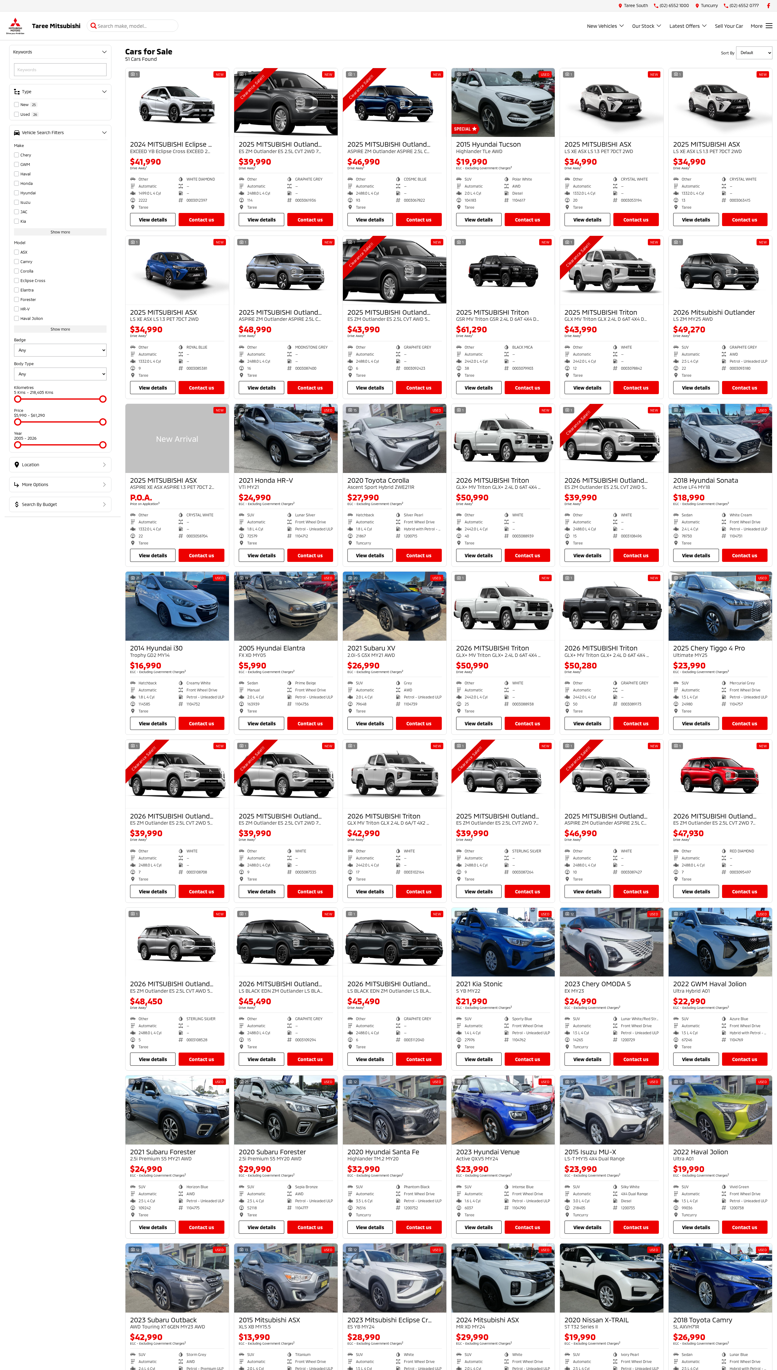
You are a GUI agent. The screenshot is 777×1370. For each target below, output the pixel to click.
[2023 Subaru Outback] (177, 1278)
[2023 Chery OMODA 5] (611, 942)
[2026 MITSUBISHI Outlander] (611, 438)
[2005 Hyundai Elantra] (286, 606)
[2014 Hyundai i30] (177, 606)
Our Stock (643, 26)
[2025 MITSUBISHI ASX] (611, 102)
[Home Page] (15, 25)
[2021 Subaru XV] (394, 606)
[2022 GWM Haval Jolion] (720, 942)
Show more (60, 232)
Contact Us (201, 219)
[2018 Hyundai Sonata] (720, 438)
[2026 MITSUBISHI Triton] (503, 438)
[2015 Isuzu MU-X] (611, 1110)
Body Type (24, 363)
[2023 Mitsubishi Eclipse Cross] (394, 1278)
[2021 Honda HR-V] (286, 438)
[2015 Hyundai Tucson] (503, 102)
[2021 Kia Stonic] (503, 942)
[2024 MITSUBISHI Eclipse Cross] (177, 102)
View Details (153, 219)
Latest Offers (685, 26)
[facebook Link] (768, 5)
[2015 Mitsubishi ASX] (286, 1278)
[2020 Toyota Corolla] (394, 438)
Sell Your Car (729, 26)
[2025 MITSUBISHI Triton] (503, 270)
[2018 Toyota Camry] (720, 1278)
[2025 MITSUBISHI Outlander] (286, 102)
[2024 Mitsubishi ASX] (503, 1278)
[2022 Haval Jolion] (720, 1110)
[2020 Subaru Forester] (286, 1110)
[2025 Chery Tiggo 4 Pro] (720, 606)
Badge (20, 339)
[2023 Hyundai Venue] (503, 1110)
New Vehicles (602, 26)
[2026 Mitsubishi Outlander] (720, 270)
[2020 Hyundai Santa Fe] (394, 1110)
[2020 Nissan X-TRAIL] (611, 1278)
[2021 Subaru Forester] (177, 1110)
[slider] (17, 399)
